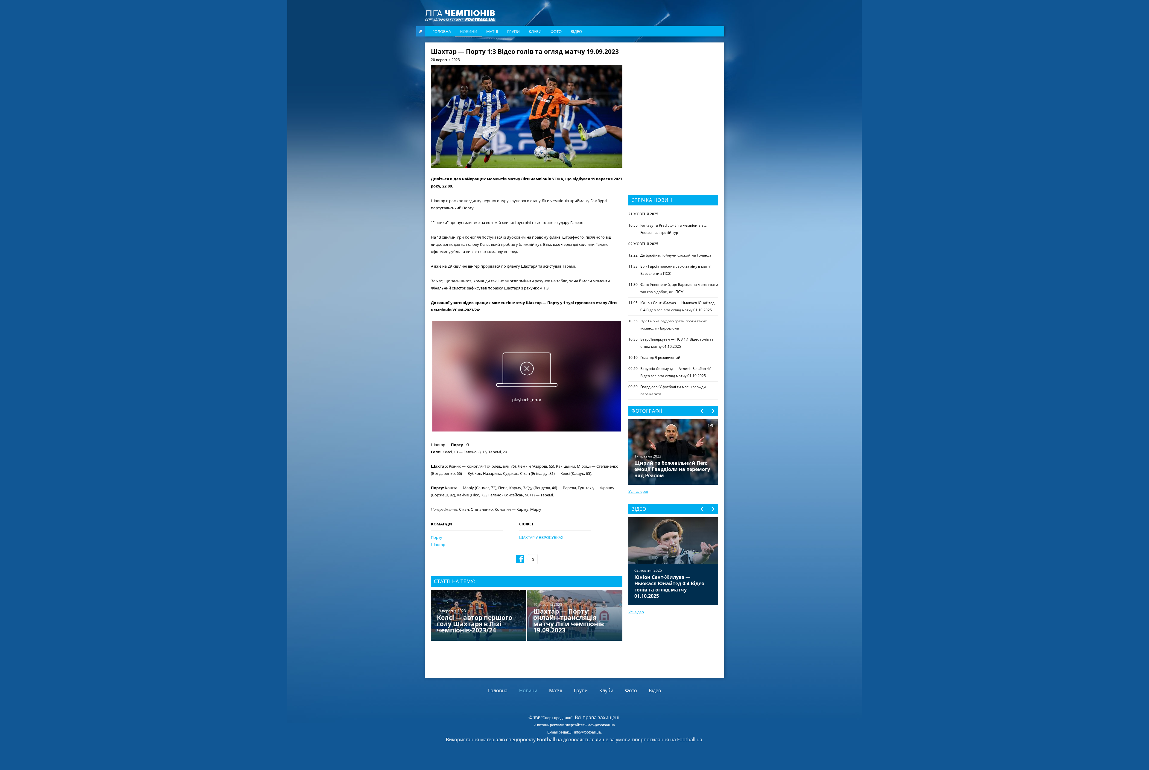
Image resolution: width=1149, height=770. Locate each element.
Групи (513, 31)
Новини (468, 31)
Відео (576, 31)
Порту (436, 537)
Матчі (492, 31)
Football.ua (689, 739)
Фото (556, 31)
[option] (526, 616)
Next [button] (712, 411)
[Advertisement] (673, 85)
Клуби (535, 31)
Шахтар (438, 544)
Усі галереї (638, 491)
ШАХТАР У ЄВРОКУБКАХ (541, 537)
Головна (441, 31)
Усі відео (636, 612)
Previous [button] (702, 411)
